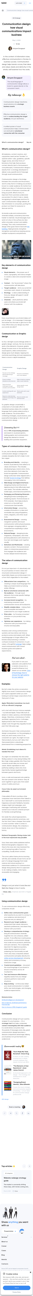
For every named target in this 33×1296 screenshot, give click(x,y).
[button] (30, 1272)
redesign (19, 644)
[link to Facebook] (22, 1113)
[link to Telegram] (10, 1113)
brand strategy (15, 478)
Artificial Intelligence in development (13, 1000)
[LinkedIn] (28, 1113)
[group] (16, 1182)
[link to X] (16, 1113)
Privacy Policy (17, 1292)
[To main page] (3, 3)
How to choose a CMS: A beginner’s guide (14, 1007)
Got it (17, 1288)
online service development (13, 958)
